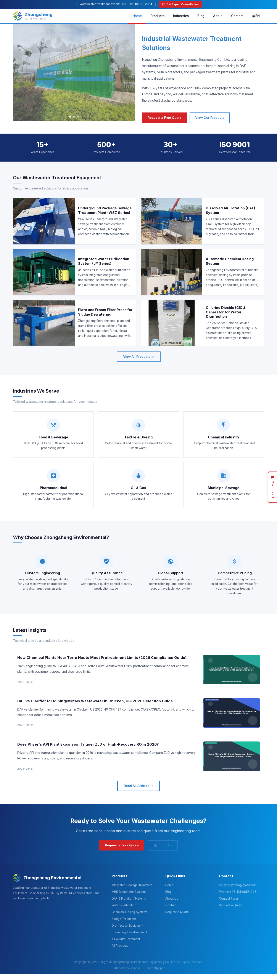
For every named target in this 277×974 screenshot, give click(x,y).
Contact (237, 16)
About (217, 16)
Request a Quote (177, 912)
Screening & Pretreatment (129, 932)
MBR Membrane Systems (129, 892)
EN (257, 16)
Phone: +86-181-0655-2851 (238, 892)
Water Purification (124, 905)
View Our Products (209, 117)
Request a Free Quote (164, 117)
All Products (120, 945)
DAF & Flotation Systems (129, 898)
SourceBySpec (155, 968)
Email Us (165, 845)
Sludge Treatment (124, 919)
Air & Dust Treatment (126, 939)
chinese (135, 968)
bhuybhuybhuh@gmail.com (237, 885)
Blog (201, 16)
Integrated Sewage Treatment (132, 885)
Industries (181, 16)
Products (157, 16)
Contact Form (228, 898)
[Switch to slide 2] (74, 117)
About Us (171, 898)
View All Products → (138, 356)
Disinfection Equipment (127, 925)
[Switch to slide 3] (78, 117)
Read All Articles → (138, 786)
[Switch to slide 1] (70, 117)
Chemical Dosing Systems (130, 912)
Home (137, 16)
